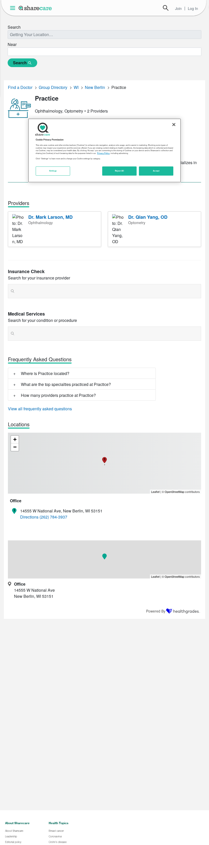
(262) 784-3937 (53, 517)
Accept (156, 170)
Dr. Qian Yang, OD (147, 217)
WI (76, 87)
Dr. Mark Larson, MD (50, 217)
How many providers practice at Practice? (58, 395)
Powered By (155, 611)
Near (12, 44)
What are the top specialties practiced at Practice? (66, 384)
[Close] (173, 124)
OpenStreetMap (174, 492)
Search (166, 8)
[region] (104, 150)
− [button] (15, 447)
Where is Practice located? (45, 373)
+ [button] (15, 439)
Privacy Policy (103, 153)
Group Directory (53, 87)
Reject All (119, 170)
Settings (53, 170)
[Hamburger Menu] (13, 8)
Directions (29, 517)
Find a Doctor (20, 87)
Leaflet (155, 492)
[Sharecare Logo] (35, 8)
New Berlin (95, 87)
